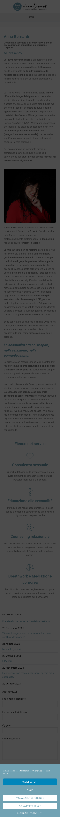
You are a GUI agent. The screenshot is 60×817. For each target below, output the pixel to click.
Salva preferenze (30, 806)
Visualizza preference (30, 798)
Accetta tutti (30, 782)
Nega (30, 790)
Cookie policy (22, 813)
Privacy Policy (36, 813)
